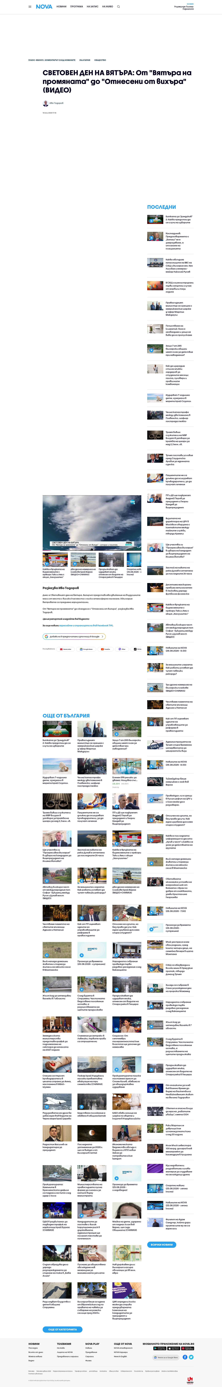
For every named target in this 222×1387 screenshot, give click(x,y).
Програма (76, 6)
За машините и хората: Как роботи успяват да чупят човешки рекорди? (91, 890)
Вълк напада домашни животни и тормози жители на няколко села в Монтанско (57, 965)
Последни (33, 1348)
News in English (120, 1356)
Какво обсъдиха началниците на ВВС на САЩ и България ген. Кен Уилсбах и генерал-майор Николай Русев (179, 265)
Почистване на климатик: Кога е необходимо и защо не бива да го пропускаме (179, 330)
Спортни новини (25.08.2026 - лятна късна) (177, 1188)
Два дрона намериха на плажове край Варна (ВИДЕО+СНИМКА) (125, 890)
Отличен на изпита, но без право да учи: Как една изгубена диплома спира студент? (125, 928)
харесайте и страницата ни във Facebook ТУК (86, 625)
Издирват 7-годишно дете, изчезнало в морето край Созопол (55, 780)
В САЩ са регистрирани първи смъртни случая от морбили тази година (179, 287)
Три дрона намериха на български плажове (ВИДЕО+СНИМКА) (179, 687)
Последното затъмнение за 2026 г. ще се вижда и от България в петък (90, 1148)
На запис (92, 6)
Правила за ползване (152, 1371)
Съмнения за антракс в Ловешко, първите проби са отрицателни (91, 1038)
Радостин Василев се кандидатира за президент (55, 1147)
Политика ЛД (138, 1371)
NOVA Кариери (121, 1352)
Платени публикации (35, 1373)
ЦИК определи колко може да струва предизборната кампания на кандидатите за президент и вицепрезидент (124, 1310)
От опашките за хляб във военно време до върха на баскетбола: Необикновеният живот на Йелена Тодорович (179, 1091)
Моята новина (35, 1356)
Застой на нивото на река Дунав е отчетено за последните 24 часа (91, 852)
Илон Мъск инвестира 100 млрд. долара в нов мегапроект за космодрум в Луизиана (179, 1150)
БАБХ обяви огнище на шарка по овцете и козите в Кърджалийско (126, 1116)
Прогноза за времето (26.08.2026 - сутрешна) (91, 962)
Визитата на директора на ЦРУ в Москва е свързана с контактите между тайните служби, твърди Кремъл (178, 526)
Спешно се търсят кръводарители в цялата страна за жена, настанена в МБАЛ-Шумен (57, 1081)
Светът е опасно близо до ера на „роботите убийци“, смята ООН (179, 1111)
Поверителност (126, 1371)
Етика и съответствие (170, 1371)
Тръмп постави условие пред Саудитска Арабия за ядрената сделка (179, 459)
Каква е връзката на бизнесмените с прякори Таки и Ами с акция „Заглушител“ (126, 853)
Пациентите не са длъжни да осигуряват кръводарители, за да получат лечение (90, 816)
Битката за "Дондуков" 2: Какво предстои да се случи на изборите (57, 743)
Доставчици (93, 1371)
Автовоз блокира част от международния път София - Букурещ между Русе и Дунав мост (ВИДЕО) (56, 892)
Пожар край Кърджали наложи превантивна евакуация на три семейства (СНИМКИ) (90, 1079)
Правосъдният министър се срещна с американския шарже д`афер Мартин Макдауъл (90, 746)
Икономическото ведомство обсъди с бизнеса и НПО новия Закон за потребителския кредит (124, 1151)
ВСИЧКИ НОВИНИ (162, 1244)
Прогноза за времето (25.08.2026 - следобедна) (124, 1187)
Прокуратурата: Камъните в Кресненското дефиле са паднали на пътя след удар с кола (57, 1190)
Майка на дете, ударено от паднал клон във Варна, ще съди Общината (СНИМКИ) (126, 1225)
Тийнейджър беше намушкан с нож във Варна (177, 781)
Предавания (91, 1352)
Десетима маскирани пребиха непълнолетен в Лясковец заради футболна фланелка (179, 589)
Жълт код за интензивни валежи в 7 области (57, 997)
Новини (61, 6)
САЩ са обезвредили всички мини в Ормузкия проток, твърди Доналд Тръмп (179, 969)
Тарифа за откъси (81, 1371)
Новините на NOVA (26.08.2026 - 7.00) (176, 909)
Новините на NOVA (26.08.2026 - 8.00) (176, 763)
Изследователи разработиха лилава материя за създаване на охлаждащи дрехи (179, 1170)
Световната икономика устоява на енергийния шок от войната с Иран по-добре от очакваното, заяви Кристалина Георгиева (179, 888)
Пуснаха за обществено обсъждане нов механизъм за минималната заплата (91, 1268)
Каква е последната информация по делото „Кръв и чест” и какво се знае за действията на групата (179, 842)
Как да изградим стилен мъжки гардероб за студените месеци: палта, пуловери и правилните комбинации (177, 375)
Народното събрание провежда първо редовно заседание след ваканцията (126, 965)
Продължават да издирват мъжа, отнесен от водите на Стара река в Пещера (125, 999)
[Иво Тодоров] (46, 103)
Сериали (89, 1356)
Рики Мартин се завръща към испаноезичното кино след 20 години (178, 1130)
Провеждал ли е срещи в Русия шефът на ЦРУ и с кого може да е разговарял (179, 800)
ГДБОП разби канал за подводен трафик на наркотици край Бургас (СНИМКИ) (56, 1225)
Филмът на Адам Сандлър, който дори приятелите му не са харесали (178, 1224)
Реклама (31, 1371)
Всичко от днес (36, 1352)
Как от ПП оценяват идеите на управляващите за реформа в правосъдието (88, 930)
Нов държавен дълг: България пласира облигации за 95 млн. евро (124, 1268)
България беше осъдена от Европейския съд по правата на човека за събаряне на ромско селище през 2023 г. (91, 1307)
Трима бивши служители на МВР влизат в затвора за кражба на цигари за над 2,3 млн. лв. (57, 816)
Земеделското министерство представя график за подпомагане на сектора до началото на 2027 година (55, 1042)
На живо (107, 6)
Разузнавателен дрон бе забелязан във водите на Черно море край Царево (57, 1116)
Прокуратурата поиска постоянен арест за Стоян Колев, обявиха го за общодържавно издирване (126, 1081)
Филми (88, 1360)
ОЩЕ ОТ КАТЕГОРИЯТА (62, 1329)
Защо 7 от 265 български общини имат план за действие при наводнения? (126, 744)
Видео (31, 1360)
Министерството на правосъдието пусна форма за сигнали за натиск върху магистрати (89, 1190)
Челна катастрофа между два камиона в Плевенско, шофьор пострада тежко (89, 781)
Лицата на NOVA (65, 1352)
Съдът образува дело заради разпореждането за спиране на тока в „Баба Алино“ (57, 1270)
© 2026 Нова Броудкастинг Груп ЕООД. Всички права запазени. (49, 1380)
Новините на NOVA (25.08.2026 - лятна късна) (177, 1205)
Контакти (103, 1371)
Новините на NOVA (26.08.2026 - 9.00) (176, 649)
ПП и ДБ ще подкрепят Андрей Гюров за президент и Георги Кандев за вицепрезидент (124, 818)
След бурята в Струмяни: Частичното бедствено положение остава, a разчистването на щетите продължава (91, 1002)
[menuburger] (30, 6)
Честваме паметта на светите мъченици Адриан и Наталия (56, 927)
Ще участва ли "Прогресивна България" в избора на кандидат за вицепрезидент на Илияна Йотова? (57, 855)
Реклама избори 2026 (43, 1371)
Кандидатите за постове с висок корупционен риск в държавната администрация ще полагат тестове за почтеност (89, 1230)
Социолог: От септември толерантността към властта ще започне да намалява (126, 1041)
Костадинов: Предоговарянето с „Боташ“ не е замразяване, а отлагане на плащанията (177, 241)
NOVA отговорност (123, 1348)
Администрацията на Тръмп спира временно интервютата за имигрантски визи (179, 746)
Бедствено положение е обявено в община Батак (91, 1114)
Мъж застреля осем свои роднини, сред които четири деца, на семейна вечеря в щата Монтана (179, 948)
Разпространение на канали (63, 1371)
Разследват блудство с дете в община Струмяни (57, 1304)
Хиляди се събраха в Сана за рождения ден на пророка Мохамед (178, 988)
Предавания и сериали (67, 1356)
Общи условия (113, 1371)
